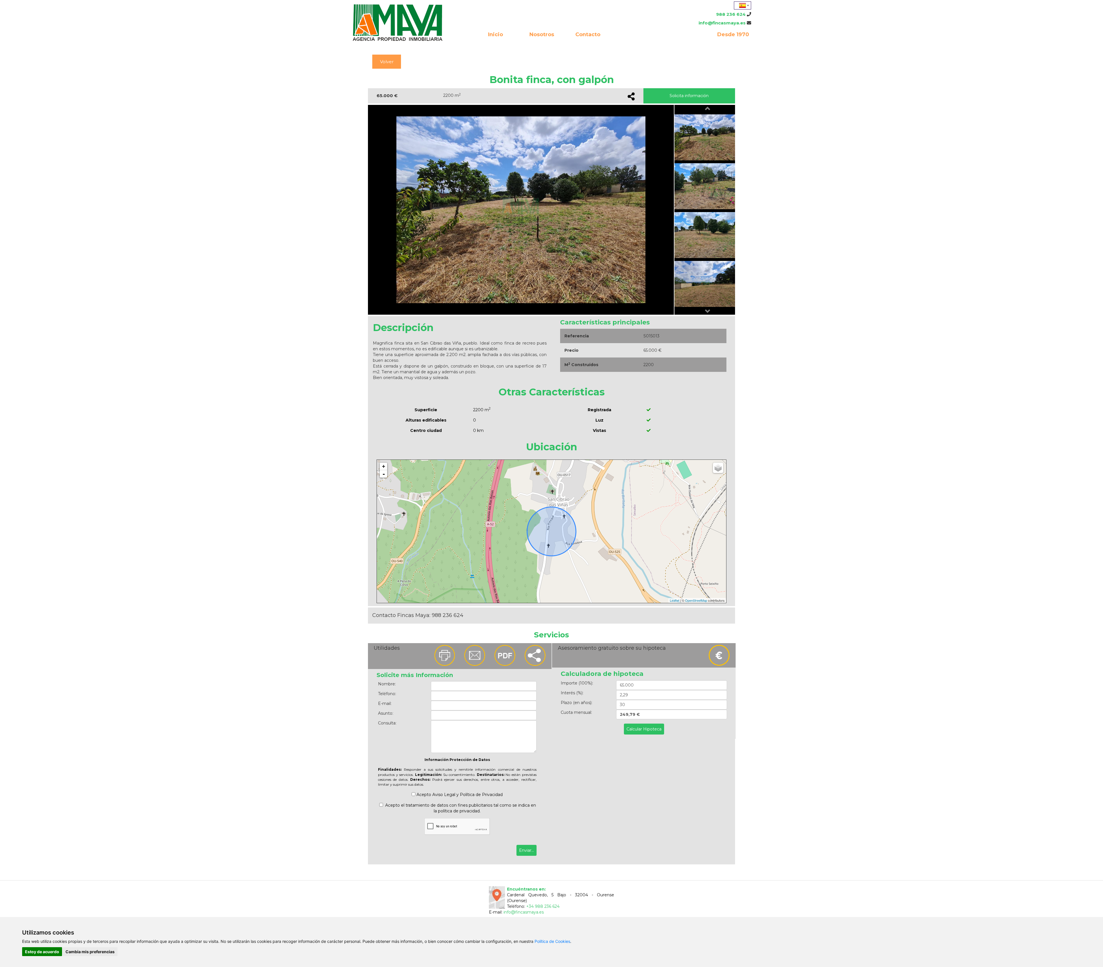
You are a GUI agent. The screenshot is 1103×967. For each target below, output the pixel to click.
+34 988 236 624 (543, 906)
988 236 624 (731, 14)
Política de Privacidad (481, 794)
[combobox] (742, 5)
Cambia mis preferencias (90, 951)
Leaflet (674, 600)
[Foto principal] (520, 209)
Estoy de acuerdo (42, 951)
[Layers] (718, 468)
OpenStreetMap (696, 600)
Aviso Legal (443, 794)
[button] (708, 108)
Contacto (587, 34)
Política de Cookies (552, 941)
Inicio (495, 34)
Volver (387, 61)
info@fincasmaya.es (722, 23)
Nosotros (541, 34)
